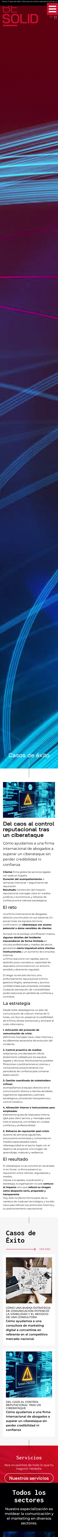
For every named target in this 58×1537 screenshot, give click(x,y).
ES (55, 16)
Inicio (4, 1)
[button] (52, 9)
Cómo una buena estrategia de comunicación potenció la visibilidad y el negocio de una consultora (28, 1312)
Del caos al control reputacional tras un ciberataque (23, 1405)
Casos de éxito (14, 1)
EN (51, 16)
